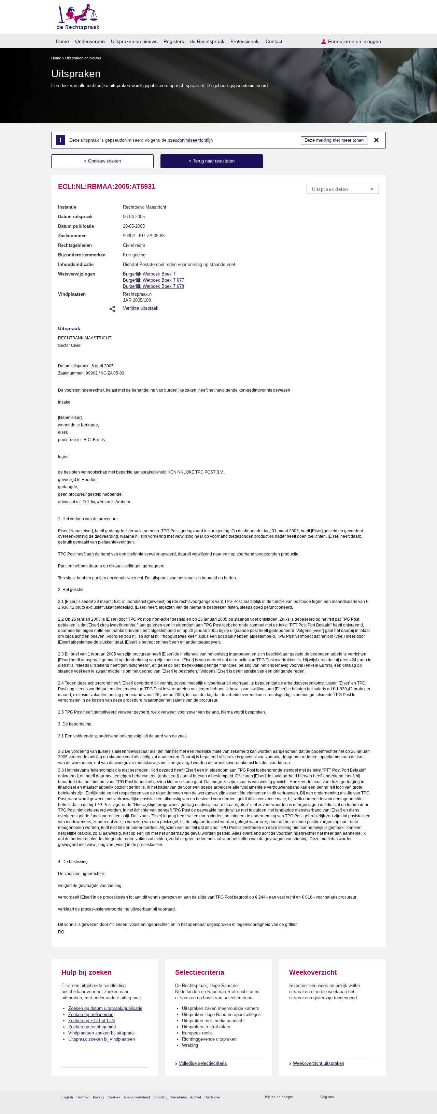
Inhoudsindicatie (76, 264)
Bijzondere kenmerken (81, 254)
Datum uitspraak (75, 216)
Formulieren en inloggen (354, 41)
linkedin (366, 1097)
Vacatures (179, 1097)
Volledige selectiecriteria (203, 1063)
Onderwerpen (90, 41)
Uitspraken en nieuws (134, 41)
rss (299, 1097)
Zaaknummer (72, 235)
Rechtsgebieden (75, 245)
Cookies (114, 1097)
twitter (339, 1097)
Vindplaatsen (72, 294)
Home (62, 41)
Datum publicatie (76, 226)
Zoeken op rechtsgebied (92, 1026)
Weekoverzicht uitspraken (318, 1063)
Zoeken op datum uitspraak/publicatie (105, 1008)
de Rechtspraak (207, 41)
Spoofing (160, 1097)
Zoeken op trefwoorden (90, 1014)
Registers (174, 41)
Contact (274, 41)
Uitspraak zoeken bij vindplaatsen (101, 1039)
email (308, 1097)
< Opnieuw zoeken (102, 161)
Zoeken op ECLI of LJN (91, 1020)
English (67, 1097)
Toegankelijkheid (137, 1097)
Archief (195, 1097)
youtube (375, 1097)
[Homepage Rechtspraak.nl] (75, 15)
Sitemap (82, 1097)
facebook (348, 1097)
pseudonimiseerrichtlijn (190, 140)
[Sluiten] (376, 140)
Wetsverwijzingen (76, 274)
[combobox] (342, 189)
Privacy (98, 1097)
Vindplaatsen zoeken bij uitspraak (101, 1032)
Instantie (67, 207)
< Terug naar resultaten (212, 161)
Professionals (244, 41)
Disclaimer (212, 1097)
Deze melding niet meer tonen (334, 140)
